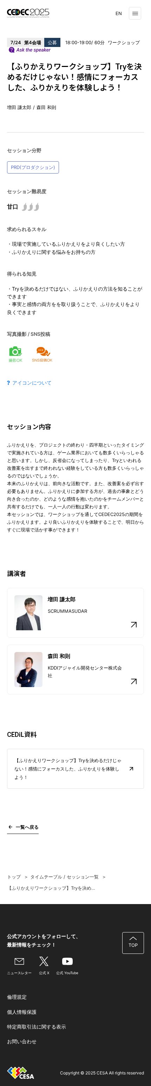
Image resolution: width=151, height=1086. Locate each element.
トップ (14, 877)
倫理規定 (17, 997)
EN (119, 13)
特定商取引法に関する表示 (36, 1027)
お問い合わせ (22, 1041)
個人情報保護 (22, 1012)
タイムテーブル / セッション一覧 (64, 877)
